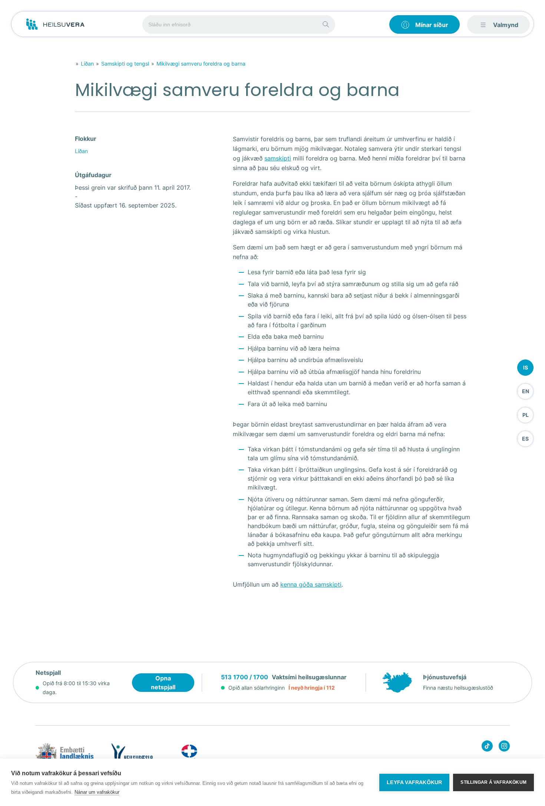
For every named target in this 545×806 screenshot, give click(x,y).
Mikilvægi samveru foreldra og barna (200, 63)
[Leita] (326, 24)
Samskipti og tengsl (125, 63)
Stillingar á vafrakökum (493, 782)
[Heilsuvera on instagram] (504, 747)
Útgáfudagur (93, 175)
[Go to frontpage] (55, 24)
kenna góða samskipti (310, 584)
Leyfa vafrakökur (414, 782)
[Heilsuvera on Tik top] (487, 747)
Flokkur (85, 138)
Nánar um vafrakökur (97, 792)
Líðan (87, 63)
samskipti (277, 158)
